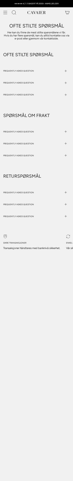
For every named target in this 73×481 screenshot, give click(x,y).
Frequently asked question (18, 71)
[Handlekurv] (67, 12)
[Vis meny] (5, 12)
